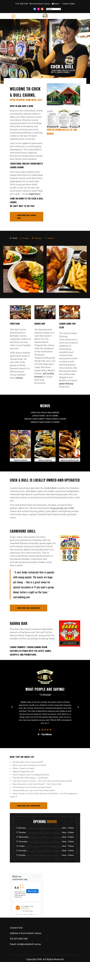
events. (19, 377)
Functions (15, 323)
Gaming (38, 238)
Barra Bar (39, 323)
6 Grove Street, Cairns (40, 3)
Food (14, 238)
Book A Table (69, 3)
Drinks (25, 238)
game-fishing (66, 383)
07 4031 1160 (22, 3)
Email (57, 3)
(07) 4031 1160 (21, 926)
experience (34, 193)
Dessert (50, 238)
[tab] (13, 238)
